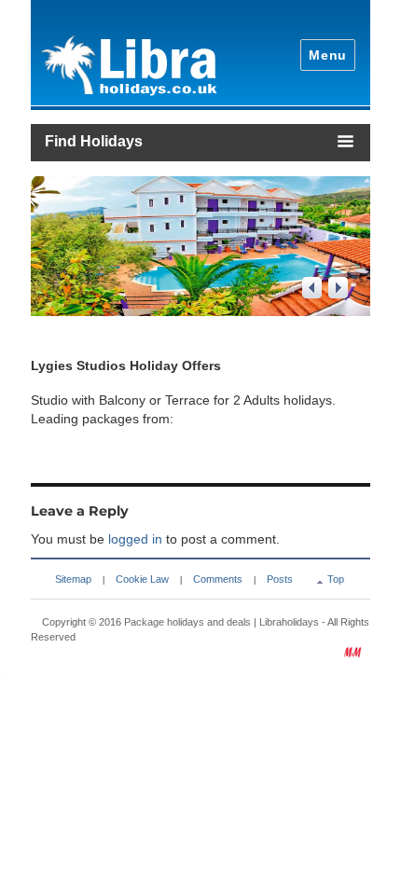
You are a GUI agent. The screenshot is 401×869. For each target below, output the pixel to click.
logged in (135, 538)
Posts (280, 579)
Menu (328, 55)
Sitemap (73, 579)
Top (335, 579)
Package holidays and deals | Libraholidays (221, 622)
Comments (217, 579)
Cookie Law (142, 579)
